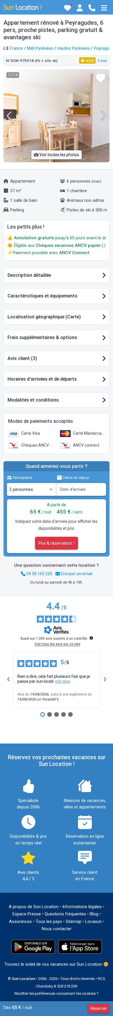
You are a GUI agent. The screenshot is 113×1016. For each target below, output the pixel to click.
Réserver (98, 1008)
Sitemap (73, 921)
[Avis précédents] (8, 680)
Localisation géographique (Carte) (44, 317)
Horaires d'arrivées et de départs (42, 379)
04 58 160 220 (38, 573)
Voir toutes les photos (59, 154)
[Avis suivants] (105, 680)
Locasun (93, 921)
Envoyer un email (76, 573)
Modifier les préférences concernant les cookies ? (56, 993)
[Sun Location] (22, 7)
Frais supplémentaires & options (42, 337)
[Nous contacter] (91, 8)
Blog (94, 914)
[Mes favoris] (67, 8)
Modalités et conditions (33, 400)
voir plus (62, 681)
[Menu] (104, 8)
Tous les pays (49, 921)
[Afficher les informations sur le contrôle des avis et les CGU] (91, 638)
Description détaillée (29, 275)
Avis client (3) (22, 358)
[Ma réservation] (79, 8)
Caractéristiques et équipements (42, 296)
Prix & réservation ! (56, 543)
